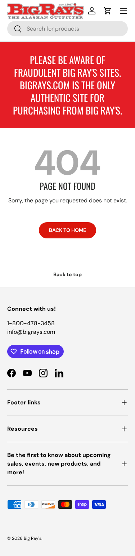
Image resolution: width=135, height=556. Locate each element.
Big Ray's (32, 538)
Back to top (67, 274)
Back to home (67, 230)
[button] (108, 11)
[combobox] (67, 28)
